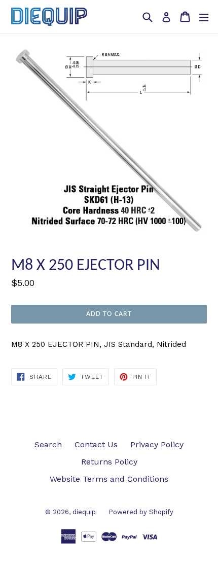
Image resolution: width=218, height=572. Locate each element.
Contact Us (96, 444)
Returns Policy (109, 462)
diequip (84, 512)
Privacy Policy (157, 444)
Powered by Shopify (140, 512)
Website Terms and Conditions (109, 479)
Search (48, 444)
